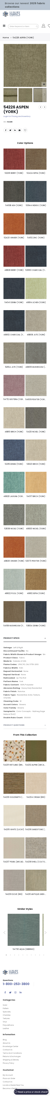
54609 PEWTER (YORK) (36, 399)
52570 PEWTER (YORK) (36, 561)
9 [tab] (39, 954)
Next (45, 932)
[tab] (25, 638)
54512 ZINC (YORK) (36, 237)
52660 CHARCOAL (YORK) (36, 270)
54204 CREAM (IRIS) (36, 797)
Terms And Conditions (12, 1053)
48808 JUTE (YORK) (36, 334)
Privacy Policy (8, 1063)
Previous (4, 932)
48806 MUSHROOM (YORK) (36, 367)
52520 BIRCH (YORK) (36, 464)
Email (19, 130)
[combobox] (23, 26)
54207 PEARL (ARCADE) (14, 861)
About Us (6, 1043)
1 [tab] (6, 954)
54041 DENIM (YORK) (14, 302)
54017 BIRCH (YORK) (36, 496)
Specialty (7, 1012)
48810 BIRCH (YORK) (14, 431)
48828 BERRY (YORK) (14, 270)
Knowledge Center (10, 1046)
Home (6, 37)
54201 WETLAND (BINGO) (14, 765)
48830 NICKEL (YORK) (36, 528)
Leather (6, 1028)
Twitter (10, 130)
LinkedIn (15, 130)
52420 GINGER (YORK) (14, 237)
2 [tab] (10, 954)
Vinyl (5, 1022)
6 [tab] (27, 954)
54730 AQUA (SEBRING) (23, 949)
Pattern (6, 1008)
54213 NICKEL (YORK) (36, 431)
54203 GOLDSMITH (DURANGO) (14, 797)
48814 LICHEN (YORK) (36, 302)
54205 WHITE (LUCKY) (14, 829)
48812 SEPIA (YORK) (36, 593)
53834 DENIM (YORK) (36, 625)
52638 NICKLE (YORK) (14, 528)
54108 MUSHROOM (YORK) (14, 625)
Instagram (15, 992)
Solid (5, 1005)
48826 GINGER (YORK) (14, 561)
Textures (6, 1018)
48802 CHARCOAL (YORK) (14, 334)
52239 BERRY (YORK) (14, 173)
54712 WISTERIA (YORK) (14, 399)
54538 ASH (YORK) (14, 205)
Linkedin (20, 992)
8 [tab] (35, 954)
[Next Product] (45, 107)
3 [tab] (14, 954)
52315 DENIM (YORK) (14, 464)
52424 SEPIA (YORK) (36, 173)
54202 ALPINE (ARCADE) (36, 765)
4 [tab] (18, 954)
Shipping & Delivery (11, 1060)
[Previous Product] (40, 107)
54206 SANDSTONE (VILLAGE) (36, 829)
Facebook (5, 130)
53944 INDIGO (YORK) (36, 205)
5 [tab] (23, 954)
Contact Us (7, 1050)
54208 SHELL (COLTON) (36, 861)
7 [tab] (31, 954)
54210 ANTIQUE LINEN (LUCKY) (36, 894)
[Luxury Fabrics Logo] (8, 14)
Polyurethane (8, 1025)
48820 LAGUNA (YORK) (14, 496)
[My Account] (43, 26)
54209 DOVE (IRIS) (14, 894)
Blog (5, 1040)
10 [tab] (43, 954)
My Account (8, 1075)
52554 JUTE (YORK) (14, 367)
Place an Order (9, 1078)
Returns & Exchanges (12, 1056)
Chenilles (7, 1015)
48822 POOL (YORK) (14, 593)
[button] (44, 84)
